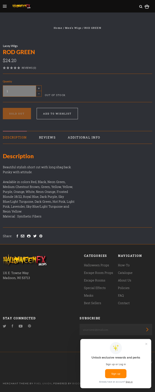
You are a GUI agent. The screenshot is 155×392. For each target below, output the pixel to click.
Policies (123, 288)
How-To (124, 265)
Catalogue (125, 273)
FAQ (121, 295)
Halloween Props (96, 265)
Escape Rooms (94, 280)
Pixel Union (43, 383)
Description (15, 137)
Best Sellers (92, 303)
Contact (124, 303)
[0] (147, 6)
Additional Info (84, 137)
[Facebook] (12, 326)
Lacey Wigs (10, 46)
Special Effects (95, 288)
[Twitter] (4, 326)
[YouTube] (20, 326)
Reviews (47, 137)
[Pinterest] (29, 326)
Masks (88, 295)
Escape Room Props (98, 273)
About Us (124, 280)
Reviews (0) (29, 67)
